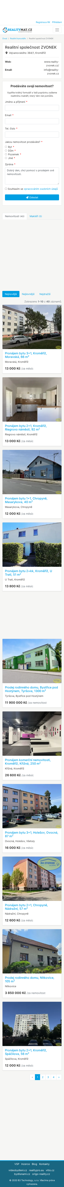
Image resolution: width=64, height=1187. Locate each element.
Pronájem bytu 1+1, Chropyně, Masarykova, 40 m (26, 500)
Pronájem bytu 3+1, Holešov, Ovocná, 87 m (31, 834)
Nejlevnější (28, 294)
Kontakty (44, 1164)
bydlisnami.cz (22, 1173)
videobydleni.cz (18, 1170)
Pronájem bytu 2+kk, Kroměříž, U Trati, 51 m (28, 572)
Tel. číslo (10, 128)
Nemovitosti (14, 216)
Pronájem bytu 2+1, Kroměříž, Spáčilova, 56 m (26, 1052)
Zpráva (9, 164)
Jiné (10, 158)
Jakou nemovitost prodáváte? (22, 141)
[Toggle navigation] (57, 30)
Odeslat (33, 197)
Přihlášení (57, 22)
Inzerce (25, 1164)
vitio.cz (50, 1170)
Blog (34, 1164)
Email (8, 115)
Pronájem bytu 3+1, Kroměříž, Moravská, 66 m (26, 355)
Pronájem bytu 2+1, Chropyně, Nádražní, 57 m (26, 907)
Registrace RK (43, 22)
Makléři (36, 216)
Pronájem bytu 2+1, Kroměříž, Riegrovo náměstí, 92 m (26, 427)
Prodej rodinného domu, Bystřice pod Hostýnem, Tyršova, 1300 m (31, 689)
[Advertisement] (32, 9)
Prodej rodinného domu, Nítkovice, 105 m (29, 979)
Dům (11, 150)
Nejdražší (44, 294)
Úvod (4, 38)
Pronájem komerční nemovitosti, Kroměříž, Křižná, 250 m (28, 761)
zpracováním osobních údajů (41, 188)
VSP (16, 1164)
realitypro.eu (36, 1170)
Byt (10, 146)
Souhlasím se (32, 188)
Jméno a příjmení (15, 101)
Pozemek (13, 154)
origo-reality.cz (41, 1173)
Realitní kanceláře (18, 38)
